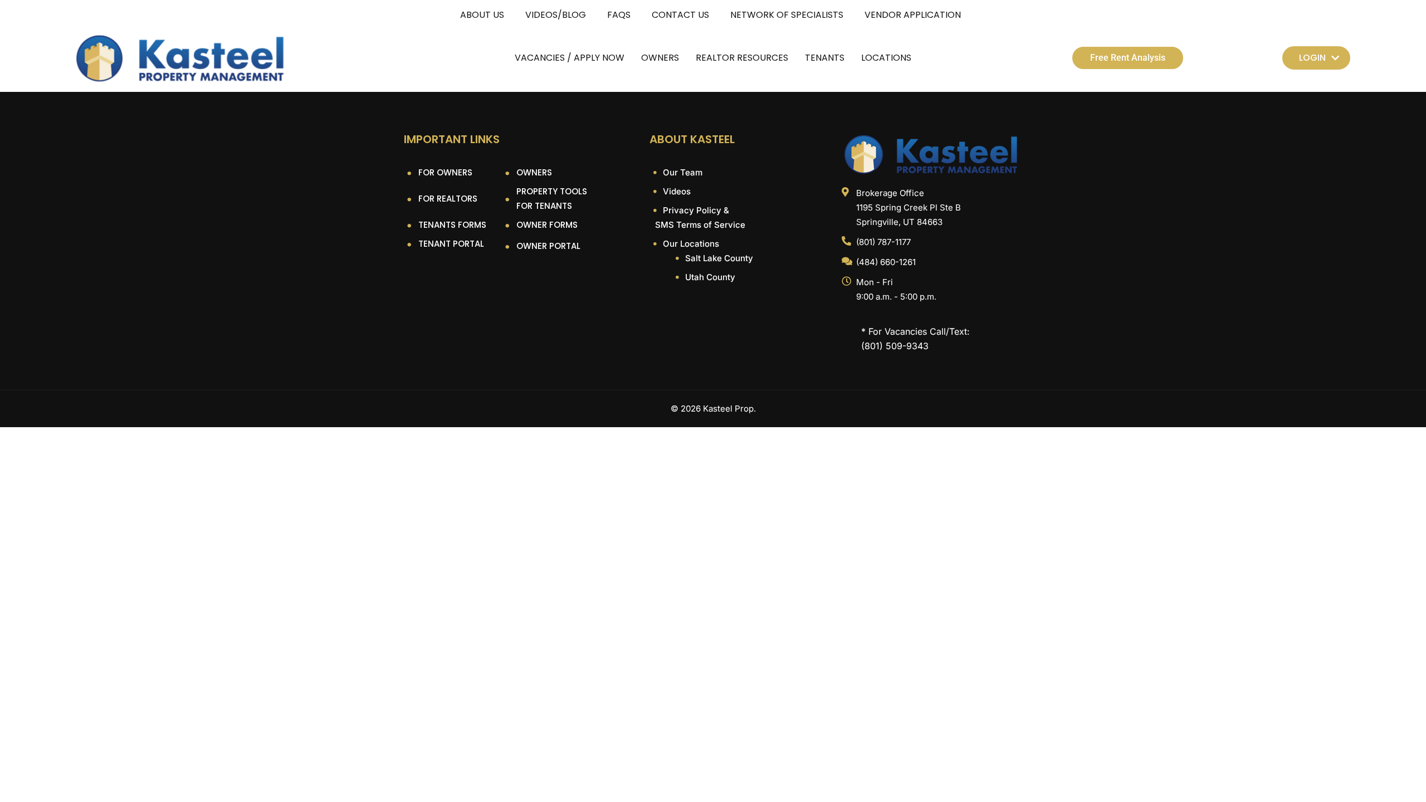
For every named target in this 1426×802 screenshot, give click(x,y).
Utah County (709, 277)
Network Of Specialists (786, 14)
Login (1312, 57)
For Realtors (447, 198)
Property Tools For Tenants (551, 198)
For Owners (445, 172)
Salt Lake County (718, 258)
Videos (676, 191)
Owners (660, 57)
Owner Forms (547, 225)
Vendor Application (913, 14)
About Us (482, 14)
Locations (886, 57)
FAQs (619, 14)
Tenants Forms (452, 225)
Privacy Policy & (695, 210)
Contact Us (680, 14)
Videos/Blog (555, 14)
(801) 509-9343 (895, 345)
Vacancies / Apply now (569, 57)
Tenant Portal (451, 244)
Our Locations (690, 243)
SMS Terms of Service (700, 224)
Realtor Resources (742, 57)
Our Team (681, 172)
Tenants (824, 57)
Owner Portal (548, 246)
